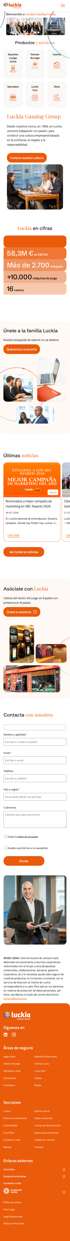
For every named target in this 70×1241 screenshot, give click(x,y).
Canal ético (8, 1169)
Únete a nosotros (19, 612)
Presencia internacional (15, 1118)
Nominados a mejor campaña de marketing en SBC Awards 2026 (29, 504)
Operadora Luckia (12, 1071)
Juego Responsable (12, 1216)
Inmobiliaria (9, 1085)
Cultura (7, 1111)
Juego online (9, 1056)
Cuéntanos (10, 807)
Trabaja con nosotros (44, 1139)
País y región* (12, 789)
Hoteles (38, 1078)
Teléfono (8, 770)
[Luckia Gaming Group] (12, 5)
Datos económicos (43, 1118)
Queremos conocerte (22, 349)
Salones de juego (11, 1063)
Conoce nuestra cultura (26, 157)
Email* (7, 752)
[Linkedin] (5, 1035)
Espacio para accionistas (46, 1132)
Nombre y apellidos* (15, 734)
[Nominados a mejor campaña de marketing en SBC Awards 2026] (31, 479)
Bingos (37, 1085)
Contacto (38, 1147)
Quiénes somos (42, 1111)
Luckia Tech (40, 1071)
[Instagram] (14, 1035)
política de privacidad (27, 836)
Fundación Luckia (11, 1139)
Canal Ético (8, 1132)
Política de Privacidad (13, 1223)
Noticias (7, 1147)
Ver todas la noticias (23, 552)
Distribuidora (9, 1078)
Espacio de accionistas (14, 1176)
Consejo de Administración (47, 1125)
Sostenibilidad (10, 1125)
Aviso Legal (9, 1209)
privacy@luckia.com (15, 999)
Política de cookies (12, 1202)
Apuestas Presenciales (45, 1056)
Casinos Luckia (41, 1063)
